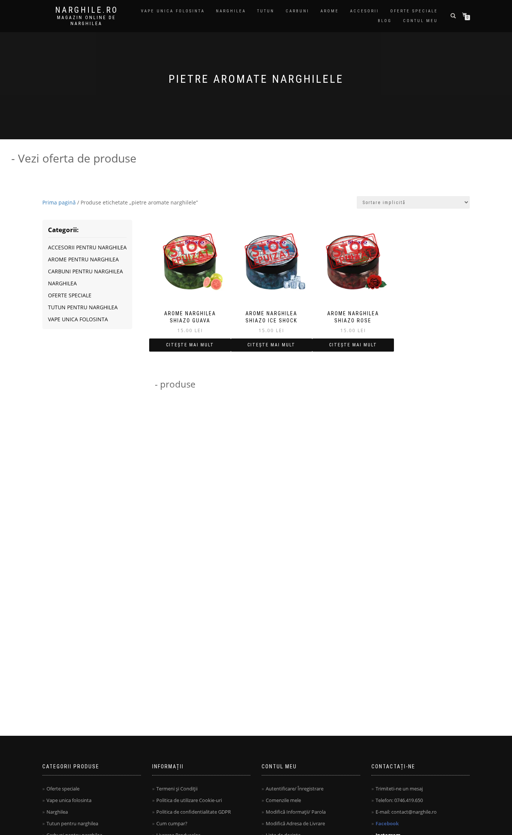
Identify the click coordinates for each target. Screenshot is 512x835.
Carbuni (297, 11)
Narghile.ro (86, 10)
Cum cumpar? (171, 823)
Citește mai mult (190, 344)
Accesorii (364, 11)
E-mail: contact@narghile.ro (406, 811)
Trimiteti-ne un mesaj (399, 788)
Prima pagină (59, 202)
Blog (385, 20)
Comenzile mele (283, 800)
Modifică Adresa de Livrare (295, 823)
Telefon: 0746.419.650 (399, 800)
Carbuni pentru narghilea (85, 271)
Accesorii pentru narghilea (87, 247)
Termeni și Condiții (177, 788)
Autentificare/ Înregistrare (294, 788)
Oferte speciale (414, 11)
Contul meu (420, 20)
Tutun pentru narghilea (83, 307)
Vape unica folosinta (173, 11)
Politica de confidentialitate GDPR (193, 811)
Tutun (265, 11)
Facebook (387, 823)
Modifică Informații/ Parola (296, 811)
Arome (329, 11)
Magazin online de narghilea (86, 20)
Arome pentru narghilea (83, 259)
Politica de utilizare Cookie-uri (189, 800)
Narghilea (231, 11)
